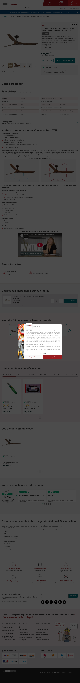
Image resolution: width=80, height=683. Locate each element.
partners (34, 330)
